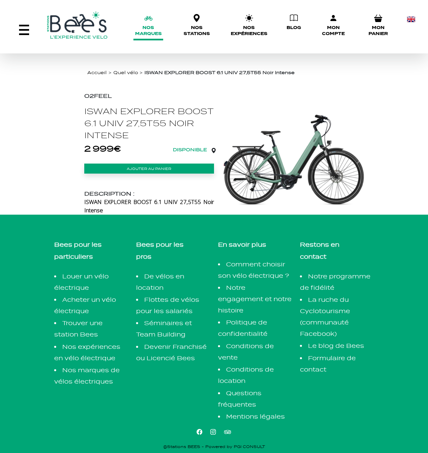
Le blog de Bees (336, 346)
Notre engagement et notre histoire (255, 299)
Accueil (97, 72)
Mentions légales (255, 416)
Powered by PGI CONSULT (235, 446)
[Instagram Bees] (213, 432)
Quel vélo (125, 72)
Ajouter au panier (149, 169)
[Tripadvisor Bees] (227, 432)
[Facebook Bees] (199, 432)
